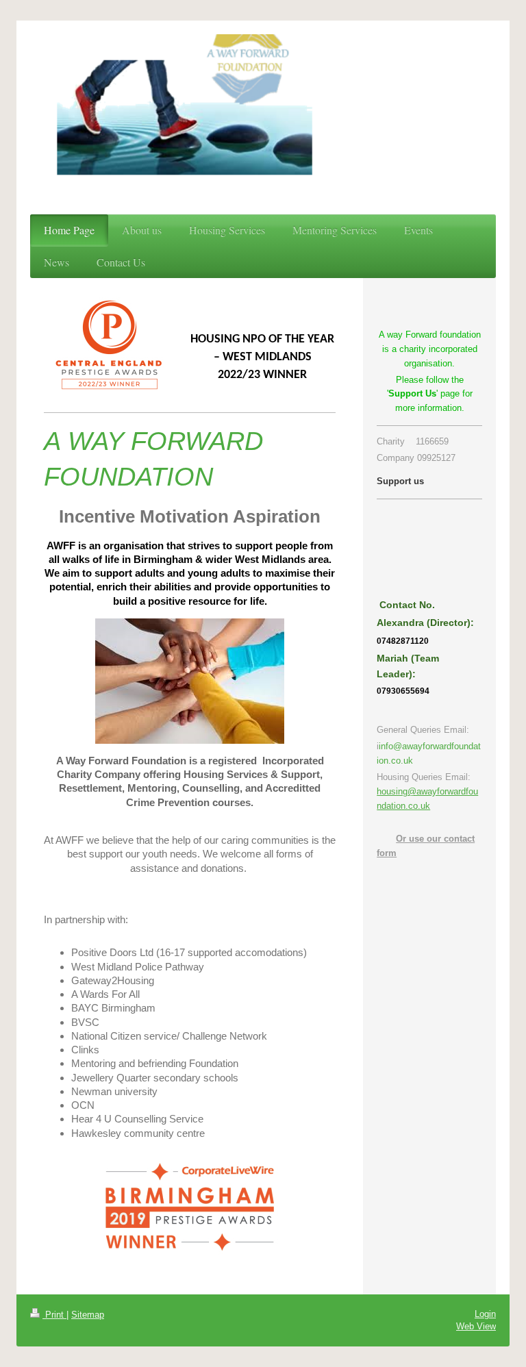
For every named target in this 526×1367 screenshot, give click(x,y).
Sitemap (87, 1314)
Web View (476, 1326)
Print (54, 1314)
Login (485, 1314)
